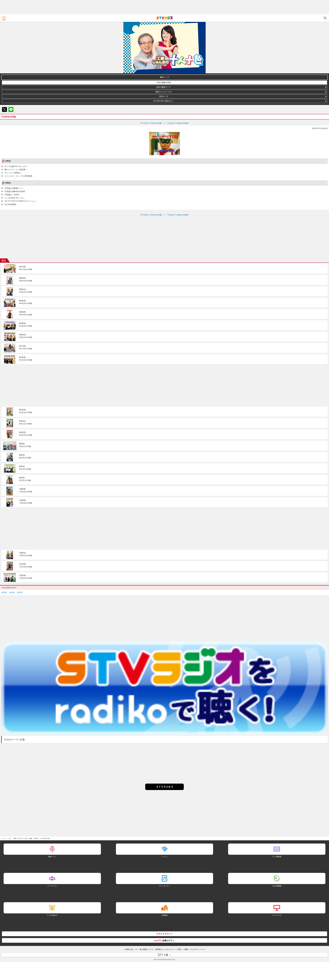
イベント (164, 857)
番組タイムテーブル (164, 92)
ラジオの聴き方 (52, 915)
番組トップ (164, 77)
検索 (325, 18)
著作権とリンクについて (165, 949)
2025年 (4, 592)
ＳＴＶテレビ (276, 915)
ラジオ (9, 838)
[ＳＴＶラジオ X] (164, 789)
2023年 (20, 592)
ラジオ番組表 (276, 857)
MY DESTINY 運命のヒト (163, 101)
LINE (10, 109)
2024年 (12, 592)
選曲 (30, 838)
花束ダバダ (163, 96)
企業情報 (164, 915)
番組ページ (52, 857)
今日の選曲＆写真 (163, 82)
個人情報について (146, 949)
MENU (4, 18)
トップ (3, 838)
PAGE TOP (325, 945)
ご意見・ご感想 (182, 949)
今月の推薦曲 (276, 886)
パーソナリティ (52, 886)
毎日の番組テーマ (163, 87)
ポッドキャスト (164, 886)
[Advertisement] (164, 7)
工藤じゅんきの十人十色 (20, 838)
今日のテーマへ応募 (14, 739)
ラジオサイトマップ (197, 949)
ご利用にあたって (130, 949)
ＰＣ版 (164, 954)
